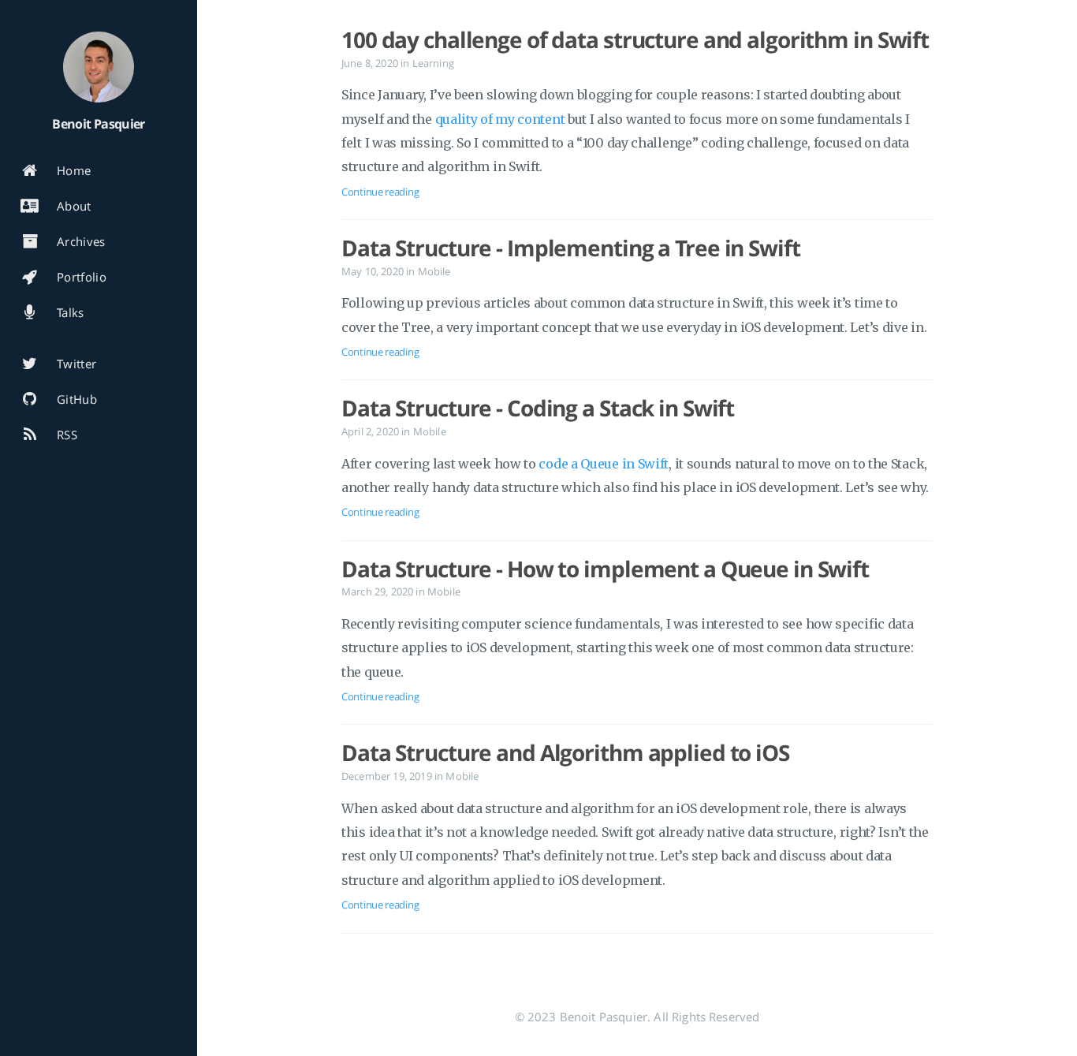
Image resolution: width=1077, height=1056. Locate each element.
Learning (433, 63)
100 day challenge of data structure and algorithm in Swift (635, 39)
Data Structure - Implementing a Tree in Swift (570, 248)
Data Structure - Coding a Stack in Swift (537, 408)
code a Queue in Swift (603, 464)
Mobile (434, 271)
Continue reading (380, 192)
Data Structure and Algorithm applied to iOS (565, 752)
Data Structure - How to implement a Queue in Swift (605, 569)
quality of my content (500, 119)
